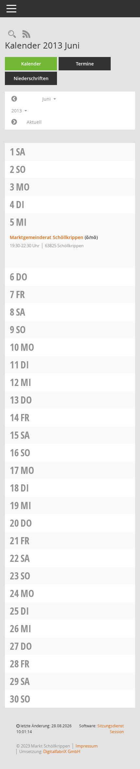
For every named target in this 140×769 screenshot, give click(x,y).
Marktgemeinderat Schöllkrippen (46, 237)
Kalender (31, 64)
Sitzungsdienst (110, 728)
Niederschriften (31, 78)
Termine (85, 64)
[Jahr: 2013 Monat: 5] (14, 99)
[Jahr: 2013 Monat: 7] (14, 122)
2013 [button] (17, 110)
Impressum (87, 746)
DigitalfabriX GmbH (61, 751)
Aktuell (34, 122)
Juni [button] (47, 99)
